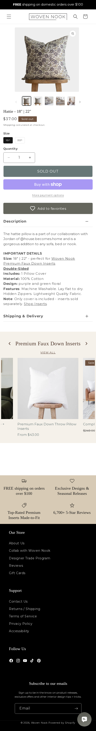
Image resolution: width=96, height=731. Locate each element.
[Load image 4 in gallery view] (60, 100)
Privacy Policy (20, 624)
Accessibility (19, 631)
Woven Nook (39, 722)
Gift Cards (17, 573)
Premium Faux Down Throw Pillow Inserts (46, 426)
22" (21, 140)
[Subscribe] (76, 708)
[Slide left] (16, 102)
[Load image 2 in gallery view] (37, 100)
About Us (17, 543)
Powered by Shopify (61, 722)
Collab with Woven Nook (29, 551)
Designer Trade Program (29, 558)
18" (9, 140)
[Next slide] (86, 343)
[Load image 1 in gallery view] (26, 100)
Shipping (9, 124)
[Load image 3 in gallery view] (49, 100)
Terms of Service (23, 616)
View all (48, 352)
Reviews (16, 566)
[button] (9, 17)
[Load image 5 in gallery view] (71, 100)
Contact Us (18, 601)
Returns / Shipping (24, 609)
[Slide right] (80, 102)
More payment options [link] (48, 195)
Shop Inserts (35, 304)
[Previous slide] (10, 343)
